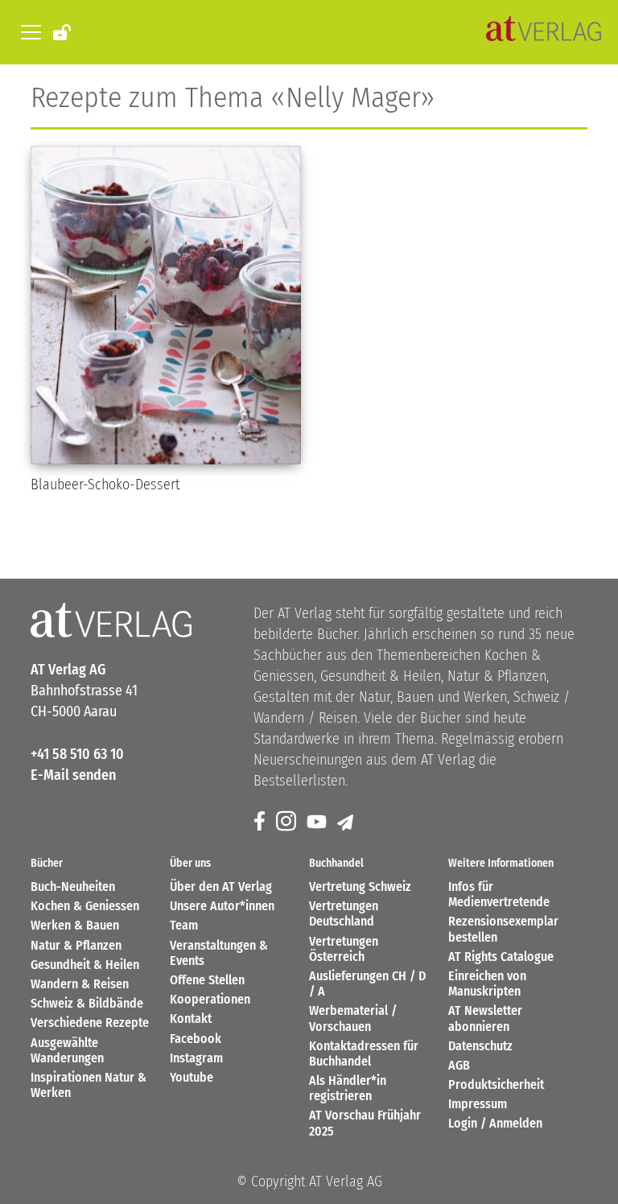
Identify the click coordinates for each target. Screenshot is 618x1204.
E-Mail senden (73, 775)
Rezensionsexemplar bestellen (503, 928)
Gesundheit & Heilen (85, 964)
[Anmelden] (63, 31)
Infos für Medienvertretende (499, 894)
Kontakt (191, 1018)
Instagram (196, 1058)
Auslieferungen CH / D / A (367, 983)
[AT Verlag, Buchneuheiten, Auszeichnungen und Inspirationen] (543, 32)
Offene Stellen (207, 980)
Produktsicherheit (496, 1084)
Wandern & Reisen (80, 984)
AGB (459, 1065)
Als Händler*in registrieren (347, 1088)
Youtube (191, 1077)
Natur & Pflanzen (76, 945)
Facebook (195, 1038)
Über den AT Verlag (221, 886)
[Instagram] (287, 822)
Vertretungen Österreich (343, 949)
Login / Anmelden (495, 1123)
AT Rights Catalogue (501, 956)
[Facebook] (260, 822)
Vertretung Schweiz (360, 886)
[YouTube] (318, 822)
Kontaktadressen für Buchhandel (363, 1053)
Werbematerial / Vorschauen (353, 1018)
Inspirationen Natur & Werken (88, 1085)
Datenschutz (480, 1046)
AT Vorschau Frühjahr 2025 (365, 1122)
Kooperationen (210, 999)
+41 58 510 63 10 (77, 754)
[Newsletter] (346, 822)
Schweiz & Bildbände (87, 1003)
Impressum (477, 1103)
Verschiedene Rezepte (90, 1022)
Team (184, 925)
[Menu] (28, 32)
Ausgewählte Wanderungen (67, 1050)
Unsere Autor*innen (222, 905)
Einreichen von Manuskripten (487, 983)
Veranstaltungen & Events (219, 953)
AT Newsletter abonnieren (485, 1018)
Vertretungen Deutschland (343, 913)
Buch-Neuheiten (73, 886)
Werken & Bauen (75, 925)
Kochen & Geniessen (85, 905)
